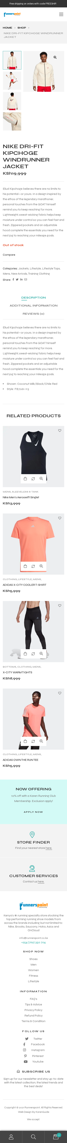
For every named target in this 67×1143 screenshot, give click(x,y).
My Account (11, 1137)
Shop (21, 27)
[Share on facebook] (13, 280)
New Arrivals (19, 273)
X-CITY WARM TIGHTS (17, 672)
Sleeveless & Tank (25, 491)
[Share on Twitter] (17, 280)
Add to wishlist (59, 430)
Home (7, 27)
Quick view (41, 478)
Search (33, 1137)
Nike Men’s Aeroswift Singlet (21, 497)
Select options (25, 478)
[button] (55, 57)
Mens (6, 273)
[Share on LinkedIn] (21, 280)
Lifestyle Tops (51, 268)
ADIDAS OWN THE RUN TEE (20, 760)
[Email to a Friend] (25, 280)
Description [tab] (33, 297)
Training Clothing (39, 273)
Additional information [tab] (34, 305)
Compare (33, 478)
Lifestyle (35, 268)
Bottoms (9, 667)
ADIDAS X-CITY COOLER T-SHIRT (24, 585)
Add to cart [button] (25, 566)
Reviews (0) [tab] (33, 313)
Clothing (10, 579)
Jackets (23, 268)
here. (49, 848)
